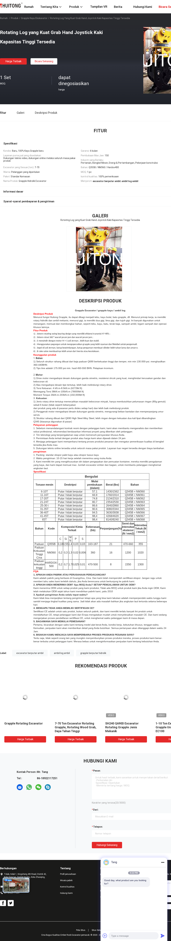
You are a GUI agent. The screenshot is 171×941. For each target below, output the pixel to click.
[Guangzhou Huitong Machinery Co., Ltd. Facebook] (3, 903)
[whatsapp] (29, 787)
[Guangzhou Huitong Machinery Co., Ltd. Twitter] (11, 903)
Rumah (4, 18)
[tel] (57, 787)
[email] (20, 787)
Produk (14, 18)
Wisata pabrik (66, 880)
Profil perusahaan (68, 874)
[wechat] (38, 787)
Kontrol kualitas (67, 887)
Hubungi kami (66, 893)
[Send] (162, 935)
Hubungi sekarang (107, 845)
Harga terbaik (13, 61)
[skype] (48, 787)
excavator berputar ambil (29, 653)
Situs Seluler (97, 930)
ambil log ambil (62, 653)
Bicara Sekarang (44, 61)
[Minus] (163, 862)
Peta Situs (80, 930)
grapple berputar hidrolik (93, 653)
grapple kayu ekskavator (34, 18)
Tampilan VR (98, 6)
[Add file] (105, 935)
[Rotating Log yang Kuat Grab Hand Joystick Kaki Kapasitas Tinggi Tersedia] (25, 697)
